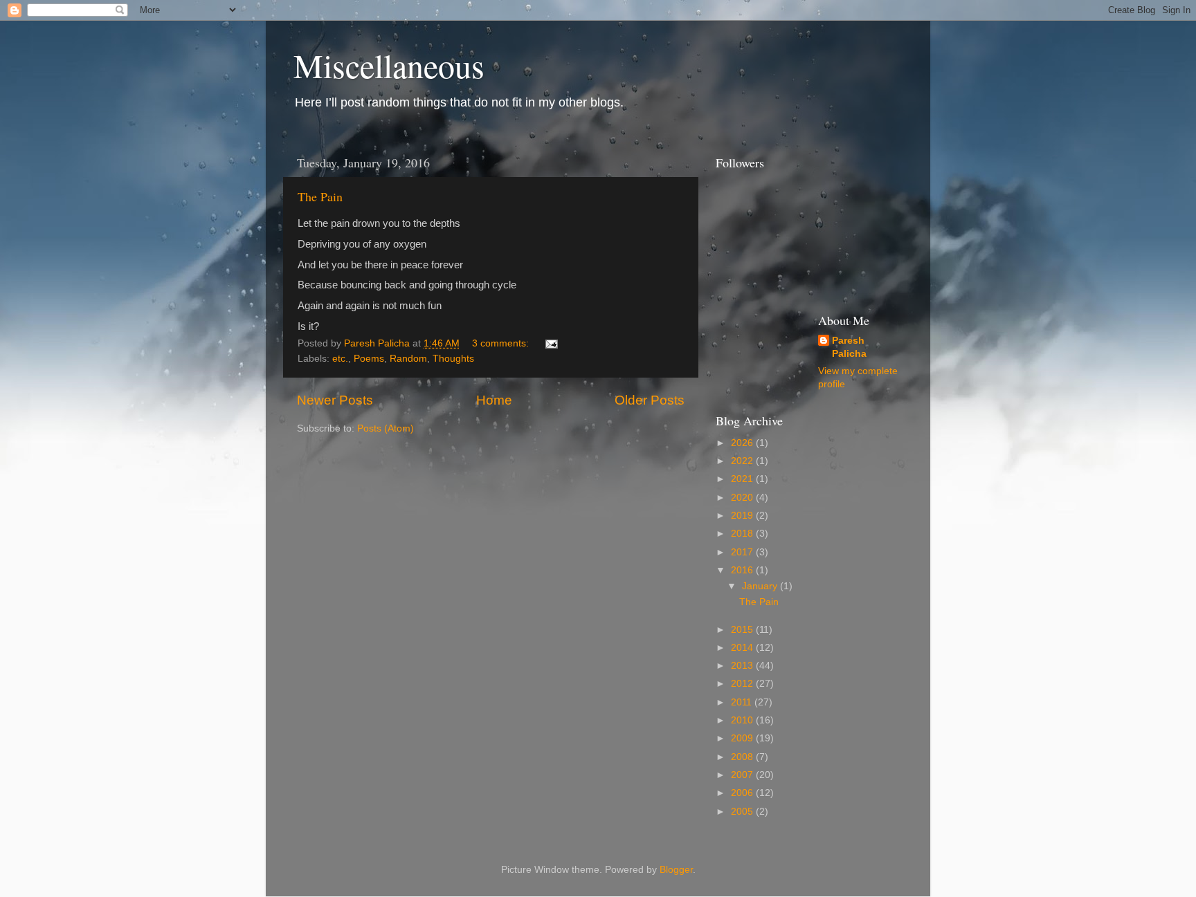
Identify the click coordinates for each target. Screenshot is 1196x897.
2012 (743, 683)
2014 (743, 647)
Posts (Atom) (385, 428)
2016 (743, 570)
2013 (743, 665)
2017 (743, 552)
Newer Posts (335, 400)
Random (408, 358)
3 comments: (502, 343)
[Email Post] (551, 343)
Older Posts (650, 400)
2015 (743, 630)
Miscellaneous (388, 65)
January (761, 586)
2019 (743, 515)
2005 (743, 811)
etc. (340, 358)
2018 (743, 533)
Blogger (676, 869)
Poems (369, 358)
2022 (743, 461)
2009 (743, 738)
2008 (743, 757)
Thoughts (453, 358)
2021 (743, 479)
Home (494, 400)
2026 (743, 443)
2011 (742, 702)
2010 (743, 720)
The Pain (320, 196)
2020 (743, 497)
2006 (743, 793)
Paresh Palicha (849, 347)
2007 (743, 775)
